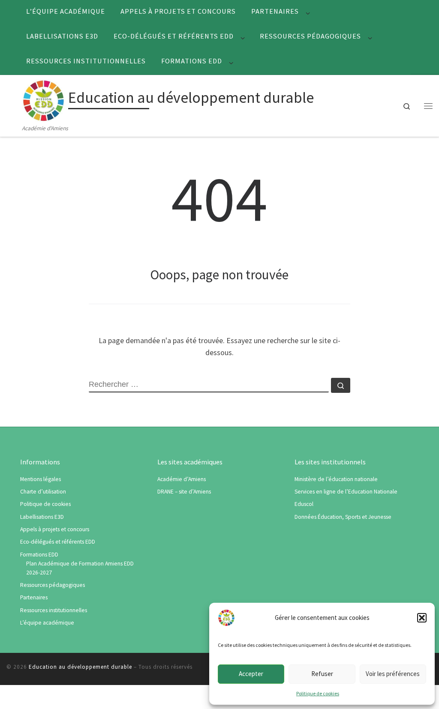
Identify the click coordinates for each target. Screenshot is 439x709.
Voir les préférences (393, 674)
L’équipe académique (47, 622)
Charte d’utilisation (43, 491)
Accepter (251, 674)
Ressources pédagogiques (52, 585)
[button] (422, 617)
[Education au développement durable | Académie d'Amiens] (43, 99)
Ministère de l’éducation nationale (336, 479)
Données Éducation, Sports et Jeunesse (343, 517)
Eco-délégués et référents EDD (57, 541)
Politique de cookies (317, 693)
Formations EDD (39, 554)
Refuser (322, 674)
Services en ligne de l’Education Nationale (346, 491)
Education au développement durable (80, 666)
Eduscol (304, 504)
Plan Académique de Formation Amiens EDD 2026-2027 (80, 568)
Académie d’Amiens (181, 479)
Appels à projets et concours (54, 529)
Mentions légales (40, 479)
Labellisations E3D (42, 517)
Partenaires (34, 597)
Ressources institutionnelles (53, 610)
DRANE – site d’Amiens (184, 491)
